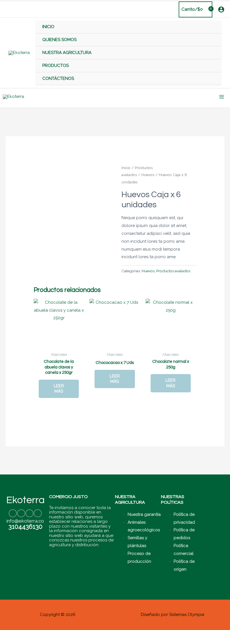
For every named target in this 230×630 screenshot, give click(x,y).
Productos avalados (173, 271)
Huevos (147, 174)
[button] (8, 9)
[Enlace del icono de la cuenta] (221, 9)
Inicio (125, 167)
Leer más (59, 388)
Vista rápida (59, 344)
